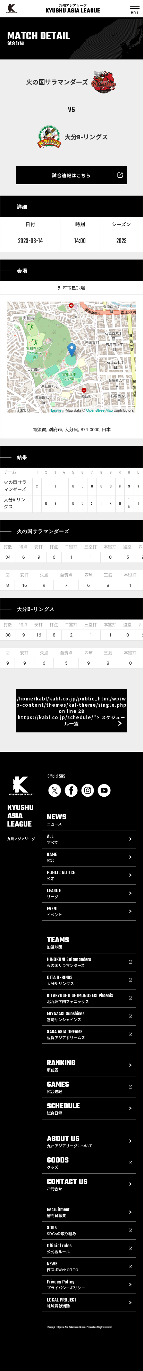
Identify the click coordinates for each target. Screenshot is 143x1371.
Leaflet (56, 410)
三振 (108, 575)
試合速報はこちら (71, 175)
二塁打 (71, 546)
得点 (23, 546)
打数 (8, 546)
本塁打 (110, 546)
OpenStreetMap (99, 410)
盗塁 (127, 546)
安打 (38, 546)
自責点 (66, 575)
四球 (88, 575)
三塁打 (90, 546)
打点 (54, 546)
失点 (44, 575)
